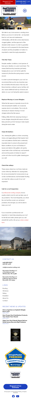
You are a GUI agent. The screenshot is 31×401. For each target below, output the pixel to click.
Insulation (5, 296)
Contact (5, 300)
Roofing (5, 288)
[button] (25, 10)
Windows (5, 291)
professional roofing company (12, 192)
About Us (5, 298)
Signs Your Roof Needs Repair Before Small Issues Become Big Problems (15, 321)
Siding (4, 293)
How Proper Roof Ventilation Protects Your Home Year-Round (15, 316)
